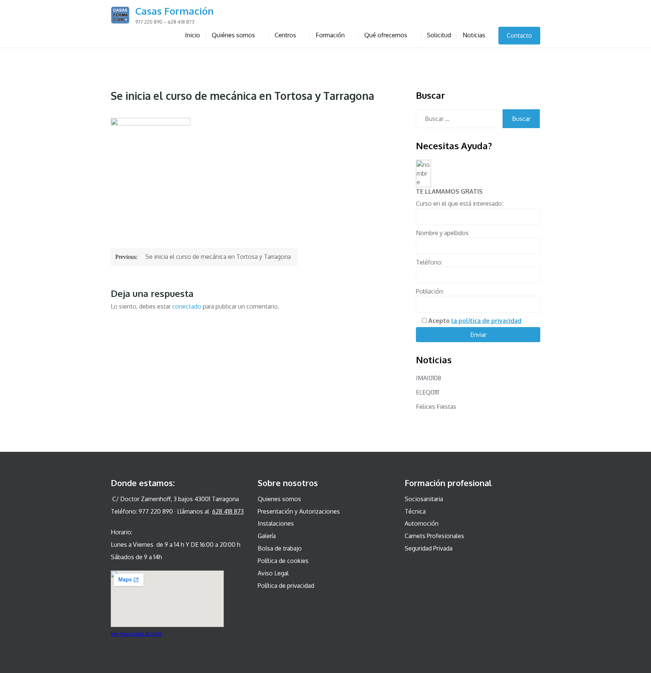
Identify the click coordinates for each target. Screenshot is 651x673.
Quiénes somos (233, 35)
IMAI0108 (428, 378)
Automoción (422, 523)
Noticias (474, 35)
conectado (186, 306)
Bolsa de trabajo (280, 548)
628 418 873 (228, 511)
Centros (285, 35)
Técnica (415, 511)
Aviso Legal (273, 573)
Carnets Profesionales (434, 536)
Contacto (519, 35)
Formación (330, 35)
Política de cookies (283, 560)
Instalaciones (276, 523)
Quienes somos (279, 499)
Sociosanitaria (424, 499)
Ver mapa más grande (136, 633)
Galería (267, 536)
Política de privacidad (286, 585)
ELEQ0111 (427, 392)
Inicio (192, 35)
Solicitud (439, 35)
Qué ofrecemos (385, 35)
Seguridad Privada (428, 548)
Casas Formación (174, 11)
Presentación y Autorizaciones (299, 511)
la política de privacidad (486, 320)
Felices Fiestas (436, 406)
